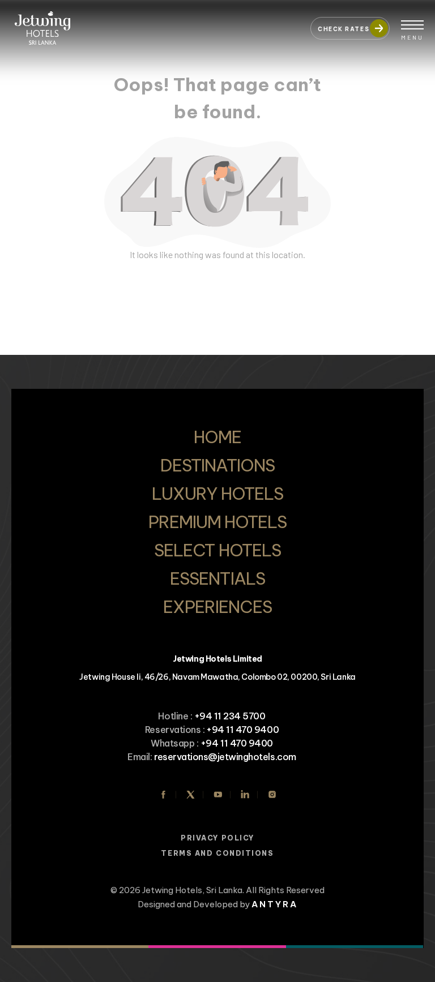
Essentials (217, 578)
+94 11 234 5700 (230, 716)
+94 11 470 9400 (242, 729)
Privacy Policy (217, 838)
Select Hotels (217, 550)
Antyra (274, 904)
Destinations (217, 465)
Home (217, 437)
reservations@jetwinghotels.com (225, 756)
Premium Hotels (217, 522)
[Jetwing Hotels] (155, 22)
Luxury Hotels (217, 493)
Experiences (217, 606)
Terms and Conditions (217, 853)
